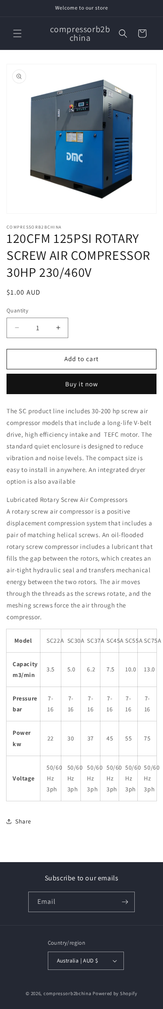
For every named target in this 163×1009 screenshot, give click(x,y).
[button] (17, 33)
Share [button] (23, 821)
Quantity (17, 310)
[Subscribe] (124, 902)
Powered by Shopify (115, 993)
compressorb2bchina (67, 993)
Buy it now (81, 384)
